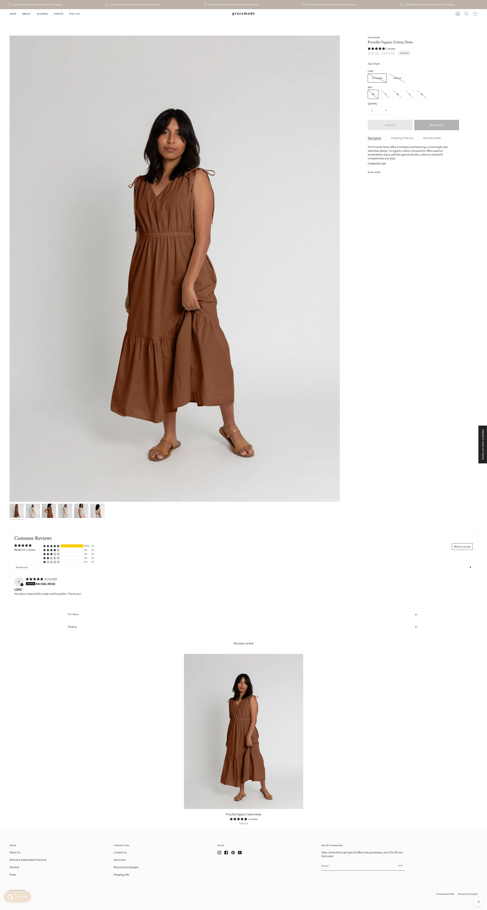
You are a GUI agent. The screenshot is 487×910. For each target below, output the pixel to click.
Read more (374, 172)
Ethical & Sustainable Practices (28, 860)
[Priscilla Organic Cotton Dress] (17, 511)
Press (13, 874)
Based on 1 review (24, 549)
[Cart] (475, 13)
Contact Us (120, 852)
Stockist (14, 867)
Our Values (73, 614)
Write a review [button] (462, 546)
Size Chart (374, 63)
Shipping (72, 626)
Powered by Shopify (467, 894)
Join (400, 865)
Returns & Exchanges (126, 867)
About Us (15, 852)
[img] (35, 579)
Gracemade (374, 37)
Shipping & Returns (402, 138)
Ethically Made (432, 138)
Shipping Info (121, 874)
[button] (13, 13)
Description (374, 138)
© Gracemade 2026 (445, 894)
